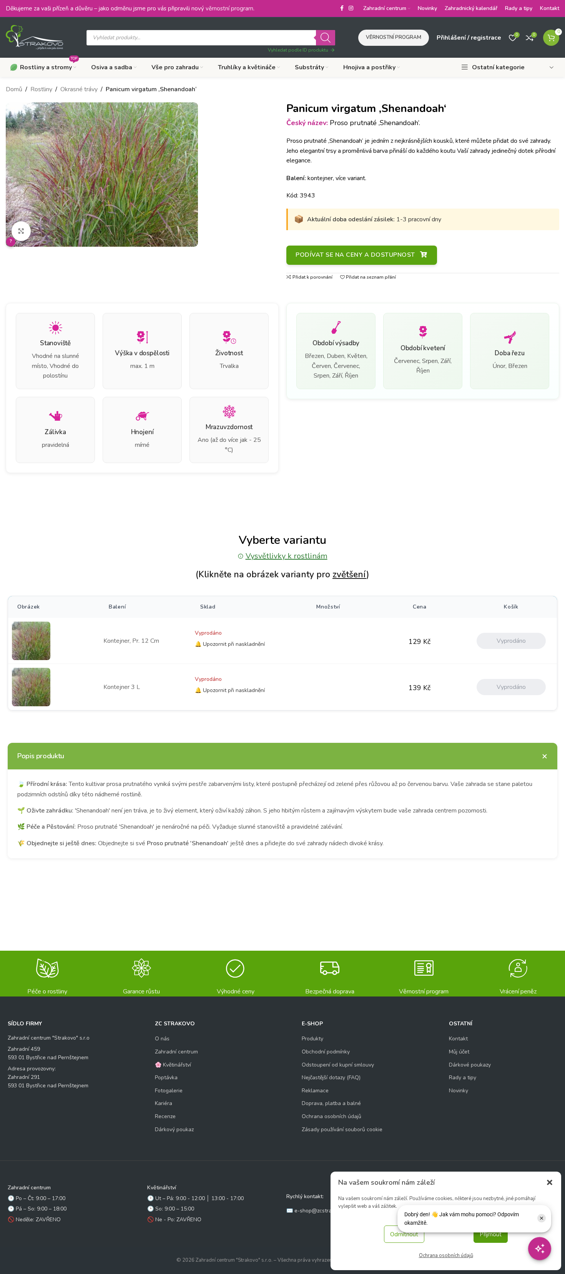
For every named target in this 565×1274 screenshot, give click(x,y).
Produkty (312, 1038)
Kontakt (458, 1038)
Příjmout (491, 1234)
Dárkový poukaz (174, 1129)
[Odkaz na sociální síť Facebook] (341, 8)
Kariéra (163, 1103)
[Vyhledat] (325, 37)
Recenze (165, 1116)
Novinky (458, 1090)
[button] (549, 1182)
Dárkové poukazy (470, 1064)
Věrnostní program (393, 37)
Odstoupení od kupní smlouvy (338, 1064)
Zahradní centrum (176, 1051)
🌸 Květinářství (173, 1064)
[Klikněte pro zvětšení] (21, 231)
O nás (162, 1038)
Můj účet (459, 1051)
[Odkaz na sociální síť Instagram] (351, 8)
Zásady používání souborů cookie (342, 1129)
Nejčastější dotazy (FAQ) (331, 1077)
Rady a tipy (462, 1077)
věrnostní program (229, 8)
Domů (14, 89)
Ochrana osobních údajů (446, 1255)
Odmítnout (404, 1234)
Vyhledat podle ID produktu (298, 50)
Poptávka (166, 1077)
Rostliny (41, 89)
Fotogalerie (169, 1090)
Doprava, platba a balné (331, 1103)
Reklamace (315, 1090)
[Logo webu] (34, 37)
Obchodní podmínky (326, 1051)
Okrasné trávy (79, 89)
